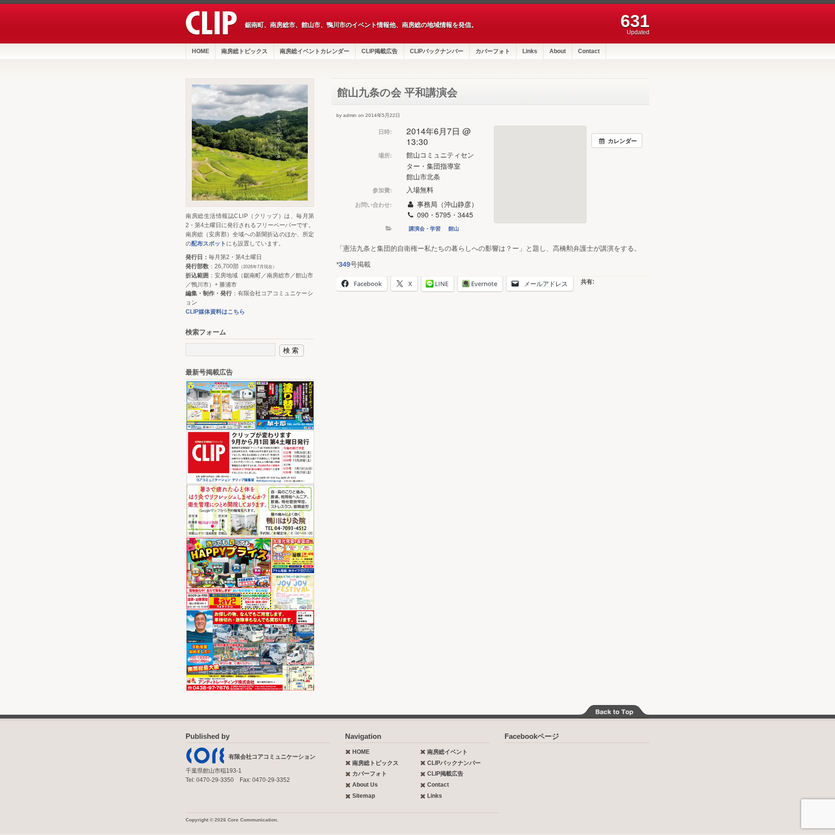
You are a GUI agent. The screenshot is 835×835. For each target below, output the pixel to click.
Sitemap (363, 795)
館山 (453, 228)
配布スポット (208, 243)
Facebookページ (531, 736)
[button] (220, 405)
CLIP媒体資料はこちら (215, 311)
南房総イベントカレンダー (314, 51)
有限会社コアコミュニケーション (272, 756)
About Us (365, 784)
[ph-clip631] (250, 142)
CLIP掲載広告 (379, 51)
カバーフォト (492, 51)
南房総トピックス (244, 51)
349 (344, 264)
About (557, 51)
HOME (200, 51)
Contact (589, 51)
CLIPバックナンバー (436, 51)
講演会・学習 (425, 228)
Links (529, 51)
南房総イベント (447, 752)
